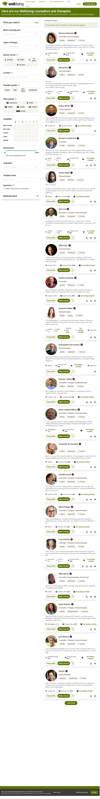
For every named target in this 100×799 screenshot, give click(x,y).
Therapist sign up (89, 4)
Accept (94, 792)
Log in (78, 4)
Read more (56, 792)
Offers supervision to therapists (17, 189)
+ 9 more (83, 678)
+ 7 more (81, 285)
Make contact (64, 60)
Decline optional (82, 792)
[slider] (4, 150)
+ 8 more (81, 75)
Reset (37, 22)
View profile (51, 60)
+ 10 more (81, 40)
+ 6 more (81, 113)
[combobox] (21, 77)
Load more (71, 703)
